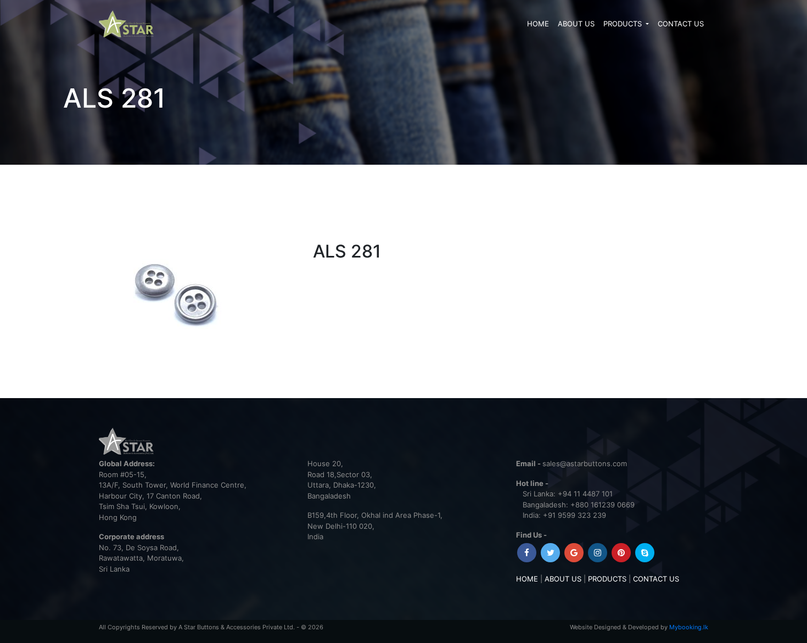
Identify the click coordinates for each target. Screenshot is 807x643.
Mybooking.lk (688, 627)
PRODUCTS (623, 23)
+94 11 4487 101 (585, 493)
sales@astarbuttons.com (584, 463)
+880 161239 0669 (602, 504)
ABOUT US (576, 23)
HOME (538, 23)
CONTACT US (681, 23)
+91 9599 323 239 (574, 515)
